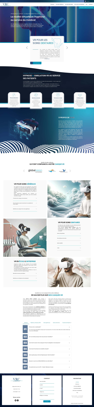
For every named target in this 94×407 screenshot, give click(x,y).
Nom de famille (42, 381)
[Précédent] (27, 48)
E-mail (41, 388)
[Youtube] (15, 400)
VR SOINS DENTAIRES (77, 388)
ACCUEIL (77, 382)
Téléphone (42, 391)
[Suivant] (67, 48)
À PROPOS (77, 384)
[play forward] (70, 170)
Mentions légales (74, 395)
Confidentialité (80, 395)
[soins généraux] (45, 58)
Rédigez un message (44, 395)
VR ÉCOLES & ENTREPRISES (77, 390)
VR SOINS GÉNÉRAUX (77, 386)
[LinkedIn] (18, 400)
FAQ (77, 392)
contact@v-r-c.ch (16, 391)
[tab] (26, 322)
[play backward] (24, 170)
